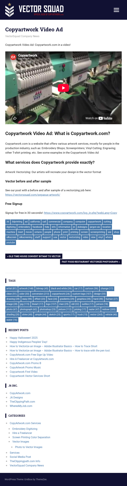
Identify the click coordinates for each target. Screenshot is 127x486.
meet (20, 232)
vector (63, 237)
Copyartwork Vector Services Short (30, 376)
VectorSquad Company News (22, 36)
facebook (37, 227)
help (47, 227)
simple (40, 314)
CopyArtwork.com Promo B (25, 363)
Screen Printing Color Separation (31, 437)
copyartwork (94, 221)
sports (69, 314)
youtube (10, 242)
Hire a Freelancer (22, 433)
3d (7, 221)
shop (116, 232)
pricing (80, 309)
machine (10, 232)
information (64, 227)
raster (94, 309)
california (35, 221)
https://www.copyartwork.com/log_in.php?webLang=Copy (80, 212)
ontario (38, 232)
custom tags (81, 293)
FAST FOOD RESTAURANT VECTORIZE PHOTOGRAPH (90, 262)
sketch (55, 314)
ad (26, 221)
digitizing (11, 227)
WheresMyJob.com (21, 406)
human (112, 299)
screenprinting (97, 232)
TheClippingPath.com (22, 401)
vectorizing (74, 237)
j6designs (82, 227)
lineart (37, 304)
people (47, 232)
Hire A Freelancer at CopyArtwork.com (32, 359)
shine (27, 314)
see (109, 232)
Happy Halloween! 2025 (24, 337)
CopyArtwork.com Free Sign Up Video (31, 354)
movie (29, 232)
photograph (28, 309)
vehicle (111, 314)
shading (13, 314)
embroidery (24, 227)
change (107, 288)
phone (57, 232)
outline (88, 304)
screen (84, 232)
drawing (13, 299)
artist (11, 288)
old (75, 304)
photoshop (48, 309)
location (107, 227)
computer (80, 221)
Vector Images (20, 441)
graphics (84, 299)
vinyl (100, 237)
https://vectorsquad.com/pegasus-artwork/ (32, 194)
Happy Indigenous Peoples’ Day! (28, 342)
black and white (61, 288)
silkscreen (11, 237)
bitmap (42, 288)
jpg (24, 304)
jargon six (95, 227)
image (12, 304)
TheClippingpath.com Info (25, 461)
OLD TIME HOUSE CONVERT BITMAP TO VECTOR (35, 257)
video (85, 237)
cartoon (91, 288)
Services (15, 452)
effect (40, 299)
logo (51, 304)
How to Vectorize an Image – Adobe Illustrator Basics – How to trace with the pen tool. (60, 350)
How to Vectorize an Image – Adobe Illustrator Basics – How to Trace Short (53, 346)
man (64, 304)
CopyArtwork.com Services (25, 423)
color (24, 293)
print (65, 232)
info (54, 227)
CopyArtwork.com (20, 393)
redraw (109, 309)
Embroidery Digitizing (24, 428)
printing (74, 232)
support (47, 237)
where (109, 237)
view (93, 237)
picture (65, 309)
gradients (67, 299)
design (100, 293)
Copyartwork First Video (24, 371)
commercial (55, 221)
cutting (107, 221)
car (78, 288)
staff (37, 237)
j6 (74, 227)
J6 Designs (16, 397)
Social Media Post (20, 456)
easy (27, 299)
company (68, 221)
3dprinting (17, 221)
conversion (40, 293)
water (11, 319)
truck (82, 314)
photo (11, 309)
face (52, 299)
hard (98, 299)
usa (55, 237)
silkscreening (25, 237)
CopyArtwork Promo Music (25, 367)
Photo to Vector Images (28, 447)
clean (11, 293)
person (102, 304)
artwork (26, 288)
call (44, 221)
